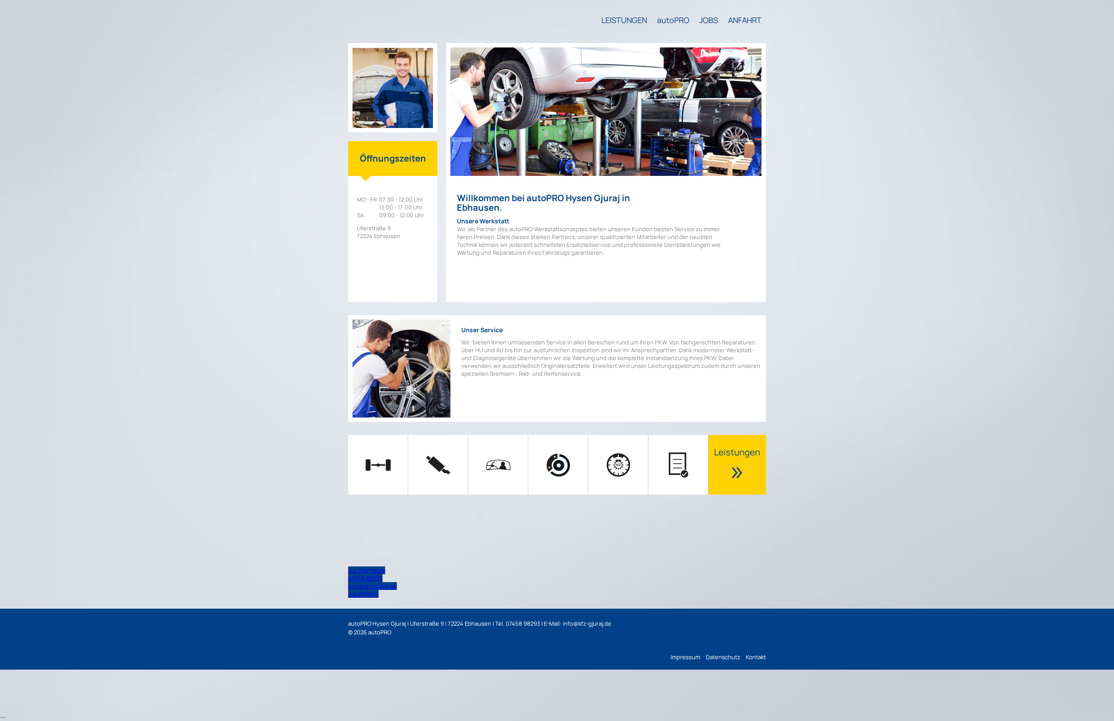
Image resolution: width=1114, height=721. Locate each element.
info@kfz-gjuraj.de (372, 586)
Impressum (685, 657)
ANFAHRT (745, 20)
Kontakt (756, 657)
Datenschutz (723, 657)
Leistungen (737, 467)
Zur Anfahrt (363, 594)
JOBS (708, 20)
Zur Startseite (366, 570)
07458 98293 (365, 578)
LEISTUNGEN (624, 20)
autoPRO (673, 20)
